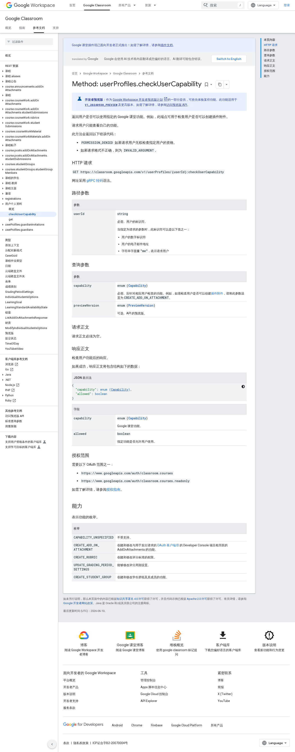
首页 (72, 5)
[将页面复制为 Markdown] (220, 84)
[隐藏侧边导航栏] (52, 744)
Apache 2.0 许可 (197, 598)
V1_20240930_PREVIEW (101, 105)
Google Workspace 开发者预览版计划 (138, 99)
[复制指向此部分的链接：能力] (86, 506)
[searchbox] (29, 41)
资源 (148, 5)
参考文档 (39, 28)
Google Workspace (95, 73)
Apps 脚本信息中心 (154, 687)
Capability (137, 286)
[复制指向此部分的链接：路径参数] (93, 193)
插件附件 (217, 293)
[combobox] (222, 5)
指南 (22, 28)
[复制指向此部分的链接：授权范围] (93, 455)
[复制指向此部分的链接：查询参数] (93, 265)
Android (117, 725)
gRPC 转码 (95, 181)
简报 (221, 687)
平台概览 (69, 680)
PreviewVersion (141, 305)
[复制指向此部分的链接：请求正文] (93, 327)
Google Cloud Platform (186, 725)
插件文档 (167, 45)
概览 (8, 28)
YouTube (224, 701)
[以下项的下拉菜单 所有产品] (136, 5)
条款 (66, 743)
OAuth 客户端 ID (168, 545)
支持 (56, 28)
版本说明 (69, 694)
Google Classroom (97, 5)
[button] (28, 71)
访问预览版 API (177, 105)
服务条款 (69, 708)
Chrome (136, 725)
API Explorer (149, 701)
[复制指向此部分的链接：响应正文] (93, 349)
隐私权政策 (81, 743)
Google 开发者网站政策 (78, 603)
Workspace (43, 5)
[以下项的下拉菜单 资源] (156, 5)
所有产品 (125, 5)
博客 (221, 680)
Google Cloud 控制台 (154, 694)
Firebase (157, 725)
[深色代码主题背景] (243, 386)
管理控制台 (148, 680)
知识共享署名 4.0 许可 (130, 598)
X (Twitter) (225, 694)
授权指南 (113, 489)
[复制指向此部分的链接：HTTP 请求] (96, 163)
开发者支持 (70, 701)
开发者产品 (70, 687)
